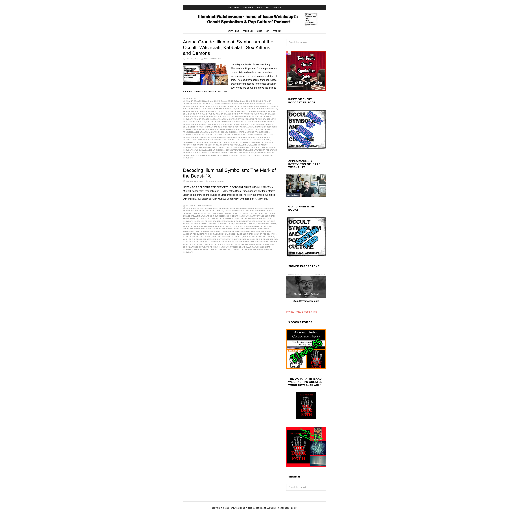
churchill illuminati (212, 213)
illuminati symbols (215, 150)
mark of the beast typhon (264, 242)
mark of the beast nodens (263, 239)
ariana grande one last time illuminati (203, 211)
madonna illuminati (261, 231)
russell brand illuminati (243, 247)
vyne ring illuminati (252, 249)
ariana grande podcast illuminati (237, 129)
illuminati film (190, 148)
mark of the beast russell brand (200, 242)
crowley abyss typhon (263, 213)
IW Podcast (192, 98)
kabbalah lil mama (266, 224)
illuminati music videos (245, 148)
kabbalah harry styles (195, 224)
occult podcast (239, 155)
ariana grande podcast (206, 129)
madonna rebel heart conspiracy (200, 234)
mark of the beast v (193, 244)
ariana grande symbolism (196, 137)
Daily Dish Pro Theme (241, 508)
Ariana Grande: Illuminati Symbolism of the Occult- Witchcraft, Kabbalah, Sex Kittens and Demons (228, 47)
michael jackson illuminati (241, 244)
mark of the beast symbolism (234, 242)
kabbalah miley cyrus (256, 226)
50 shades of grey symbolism (231, 208)
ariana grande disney (261, 104)
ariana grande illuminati (260, 208)
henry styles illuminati (195, 218)
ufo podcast (255, 155)
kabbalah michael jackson (229, 226)
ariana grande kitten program (237, 119)
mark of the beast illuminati (227, 237)
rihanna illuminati (219, 247)
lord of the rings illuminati (235, 231)
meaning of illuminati (219, 155)
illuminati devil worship (220, 218)
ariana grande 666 (195, 101)
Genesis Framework (266, 508)
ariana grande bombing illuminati (231, 104)
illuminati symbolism (193, 150)
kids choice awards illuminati (216, 229)
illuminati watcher (235, 150)
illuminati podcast (268, 148)
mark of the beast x (215, 244)
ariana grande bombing (250, 101)
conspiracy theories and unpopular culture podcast (242, 140)
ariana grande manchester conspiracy (203, 124)
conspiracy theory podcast (207, 145)
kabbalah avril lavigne (262, 221)
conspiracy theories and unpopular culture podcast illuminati (216, 142)
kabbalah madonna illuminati (198, 226)
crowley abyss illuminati (237, 213)
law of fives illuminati (244, 229)
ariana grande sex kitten (259, 135)
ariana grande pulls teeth (208, 135)
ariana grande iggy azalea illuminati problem (230, 117)
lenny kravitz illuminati (207, 231)
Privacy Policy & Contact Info (301, 311)
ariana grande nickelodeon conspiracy (225, 127)
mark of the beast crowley (197, 237)
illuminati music (224, 148)
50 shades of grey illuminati (200, 208)
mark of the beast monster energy (230, 239)
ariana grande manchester (220, 122)
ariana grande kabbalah (207, 119)
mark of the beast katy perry (258, 237)
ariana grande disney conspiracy (200, 106)
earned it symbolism (214, 216)
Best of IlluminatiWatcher (199, 206)
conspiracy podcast (202, 140)
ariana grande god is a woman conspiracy (213, 109)
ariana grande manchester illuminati (245, 124)
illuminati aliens (259, 145)
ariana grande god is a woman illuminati (204, 111)
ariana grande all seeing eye (221, 101)
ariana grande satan (234, 135)
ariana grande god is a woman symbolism (237, 114)
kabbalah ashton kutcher (235, 221)
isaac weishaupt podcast (241, 153)
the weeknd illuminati (229, 249)
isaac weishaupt (218, 153)
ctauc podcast (230, 145)
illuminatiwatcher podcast (260, 150)
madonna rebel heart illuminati (236, 234)
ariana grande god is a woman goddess (256, 109)
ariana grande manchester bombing (255, 122)
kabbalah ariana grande (207, 221)
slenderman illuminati (205, 249)
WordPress (283, 508)
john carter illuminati (246, 218)
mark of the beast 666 (265, 234)
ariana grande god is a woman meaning (246, 111)
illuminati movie (207, 148)
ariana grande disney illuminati (236, 106)
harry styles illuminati (262, 216)
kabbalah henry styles (221, 224)
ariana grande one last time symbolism (245, 211)
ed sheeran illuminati (238, 216)
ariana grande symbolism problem (229, 137)
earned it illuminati (193, 216)
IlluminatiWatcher (254, 19)
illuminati (244, 145)
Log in (294, 508)
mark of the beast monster (197, 239)
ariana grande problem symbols (220, 132)
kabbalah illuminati (244, 224)
